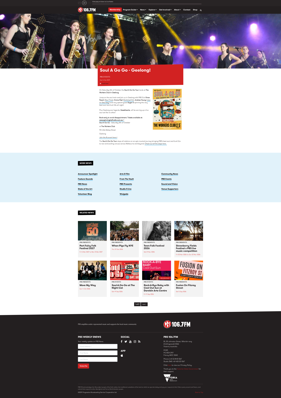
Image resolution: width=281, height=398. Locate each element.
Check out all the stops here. (156, 143)
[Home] (87, 10)
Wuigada (124, 194)
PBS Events (105, 77)
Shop (195, 9)
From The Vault (127, 179)
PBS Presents (126, 184)
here (169, 365)
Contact (186, 9)
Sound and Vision (169, 184)
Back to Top (199, 392)
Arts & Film (125, 173)
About (177, 9)
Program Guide (130, 9)
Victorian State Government (187, 369)
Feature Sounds (85, 179)
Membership (115, 9)
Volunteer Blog (85, 194)
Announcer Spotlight (87, 173)
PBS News (82, 184)
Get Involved (164, 9)
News (142, 9)
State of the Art (85, 189)
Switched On (128, 100)
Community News (169, 173)
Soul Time (109, 100)
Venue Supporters (169, 189)
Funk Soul (105, 83)
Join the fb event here (108, 137)
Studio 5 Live (125, 189)
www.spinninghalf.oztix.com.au (111, 120)
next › (144, 304)
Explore (152, 9)
